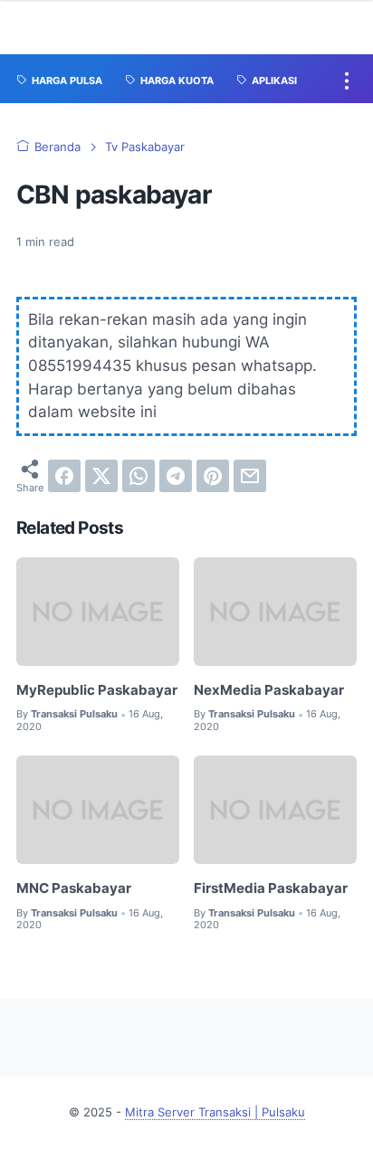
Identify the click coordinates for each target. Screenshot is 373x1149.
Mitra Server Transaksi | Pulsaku (215, 1112)
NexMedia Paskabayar (269, 690)
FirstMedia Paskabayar (271, 888)
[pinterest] (212, 476)
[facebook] (64, 476)
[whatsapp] (138, 476)
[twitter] (101, 476)
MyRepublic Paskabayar (96, 690)
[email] (250, 476)
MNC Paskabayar (73, 888)
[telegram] (175, 476)
